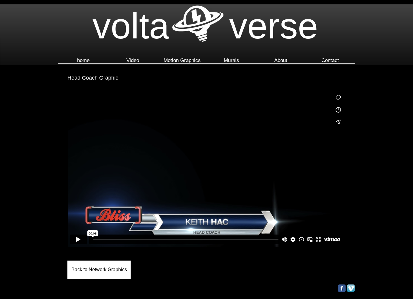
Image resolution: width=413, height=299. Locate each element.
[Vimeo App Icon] (351, 288)
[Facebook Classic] (342, 288)
